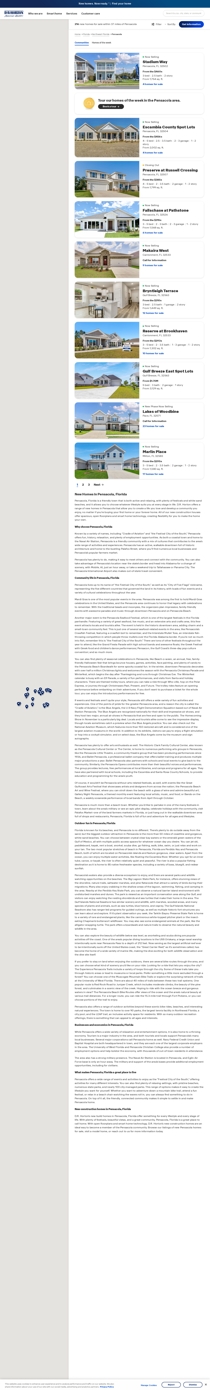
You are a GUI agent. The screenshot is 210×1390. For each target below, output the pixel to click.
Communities (82, 42)
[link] (139, 103)
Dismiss (193, 1384)
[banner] (105, 4)
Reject (171, 1384)
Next (97, 485)
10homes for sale (153, 353)
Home (78, 34)
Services (71, 14)
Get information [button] (191, 24)
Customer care (90, 14)
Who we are (35, 14)
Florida (86, 34)
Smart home (54, 14)
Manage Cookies (149, 1385)
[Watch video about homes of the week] (87, 102)
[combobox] (183, 13)
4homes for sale (153, 84)
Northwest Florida (100, 34)
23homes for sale (153, 426)
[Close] (206, 1385)
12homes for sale (153, 313)
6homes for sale (153, 232)
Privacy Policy (107, 1387)
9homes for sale (153, 265)
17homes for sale (153, 474)
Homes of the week (101, 42)
